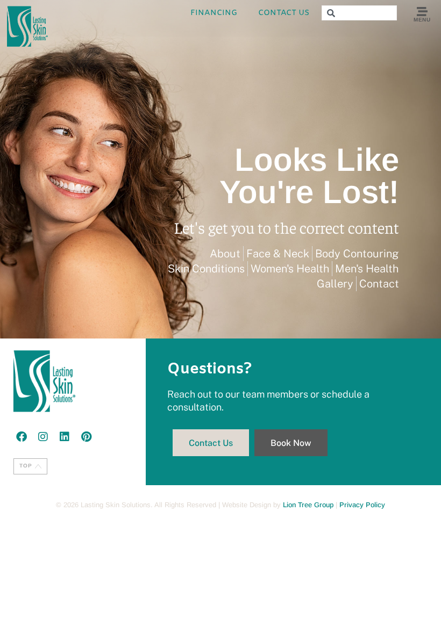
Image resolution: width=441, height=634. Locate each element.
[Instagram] (43, 437)
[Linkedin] (64, 437)
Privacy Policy (362, 505)
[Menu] (422, 11)
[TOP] (38, 466)
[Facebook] (21, 437)
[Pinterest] (86, 437)
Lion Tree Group (308, 505)
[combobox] (359, 12)
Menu (422, 20)
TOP (25, 466)
